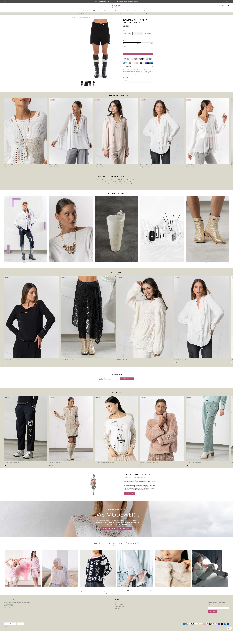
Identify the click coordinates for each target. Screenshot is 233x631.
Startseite (73, 17)
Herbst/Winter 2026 (91, 10)
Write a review (127, 378)
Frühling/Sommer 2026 (102, 10)
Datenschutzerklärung (119, 604)
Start (84, 10)
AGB (116, 602)
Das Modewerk (147, 10)
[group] (23, 568)
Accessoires (123, 10)
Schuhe (116, 10)
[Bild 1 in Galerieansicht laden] (100, 49)
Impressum (117, 608)
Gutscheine (129, 10)
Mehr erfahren (129, 493)
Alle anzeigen (116, 274)
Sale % (135, 10)
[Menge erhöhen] (129, 48)
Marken (140, 10)
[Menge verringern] (124, 48)
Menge (124, 46)
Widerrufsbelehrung (119, 606)
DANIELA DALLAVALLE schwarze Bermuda (83, 17)
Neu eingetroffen (116, 272)
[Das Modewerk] (116, 6)
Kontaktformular (9, 604)
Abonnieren (213, 611)
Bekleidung (111, 10)
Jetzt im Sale (116, 392)
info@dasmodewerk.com (9, 605)
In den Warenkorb (138, 54)
